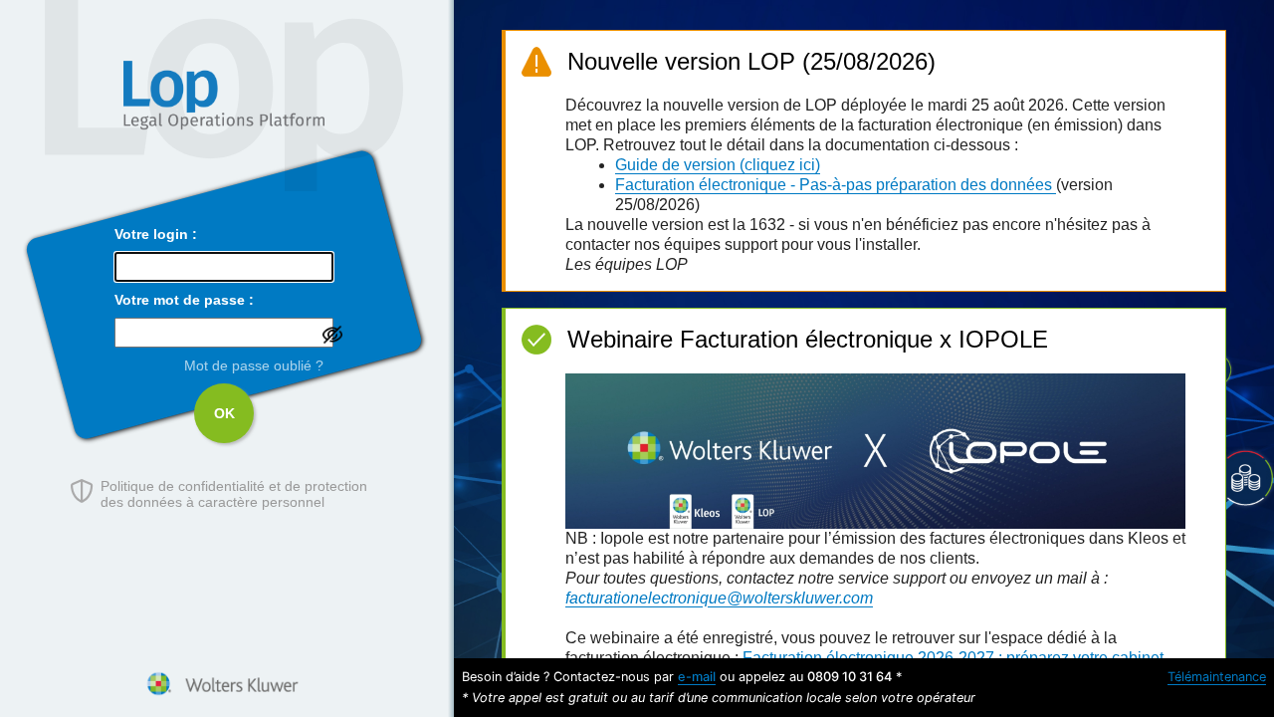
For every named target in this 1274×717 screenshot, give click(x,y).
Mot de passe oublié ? (253, 365)
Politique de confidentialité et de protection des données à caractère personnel (234, 494)
